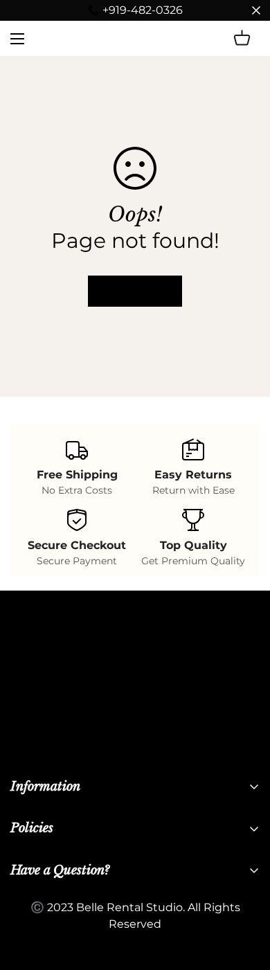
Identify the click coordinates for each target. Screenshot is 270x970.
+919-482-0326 (142, 10)
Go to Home (135, 291)
